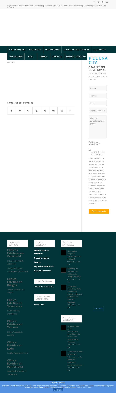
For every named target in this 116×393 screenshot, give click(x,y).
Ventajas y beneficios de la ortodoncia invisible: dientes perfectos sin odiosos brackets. (74, 294)
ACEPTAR (58, 390)
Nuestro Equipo (41, 258)
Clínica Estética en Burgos (14, 282)
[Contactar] (22, 379)
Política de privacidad (94, 143)
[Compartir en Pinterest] (28, 110)
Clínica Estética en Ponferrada (15, 363)
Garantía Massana (42, 270)
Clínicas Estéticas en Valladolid (15, 253)
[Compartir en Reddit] (62, 110)
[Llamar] (14, 379)
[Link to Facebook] (94, 2)
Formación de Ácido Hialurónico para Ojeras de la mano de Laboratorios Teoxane (73, 334)
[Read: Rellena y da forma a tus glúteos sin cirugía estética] (63, 270)
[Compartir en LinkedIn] (37, 110)
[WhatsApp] (5, 379)
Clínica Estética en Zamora (14, 324)
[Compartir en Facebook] (11, 110)
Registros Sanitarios (44, 266)
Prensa (37, 262)
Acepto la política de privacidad (98, 153)
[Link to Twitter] (98, 2)
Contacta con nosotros (43, 286)
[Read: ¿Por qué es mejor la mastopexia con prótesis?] (63, 252)
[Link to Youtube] (107, 2)
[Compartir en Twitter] (20, 110)
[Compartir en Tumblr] (45, 110)
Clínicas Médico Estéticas (41, 252)
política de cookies (84, 387)
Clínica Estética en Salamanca (14, 303)
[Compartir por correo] (70, 110)
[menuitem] (17, 49)
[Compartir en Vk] (53, 110)
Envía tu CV (39, 304)
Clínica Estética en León (14, 345)
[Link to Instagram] (102, 2)
